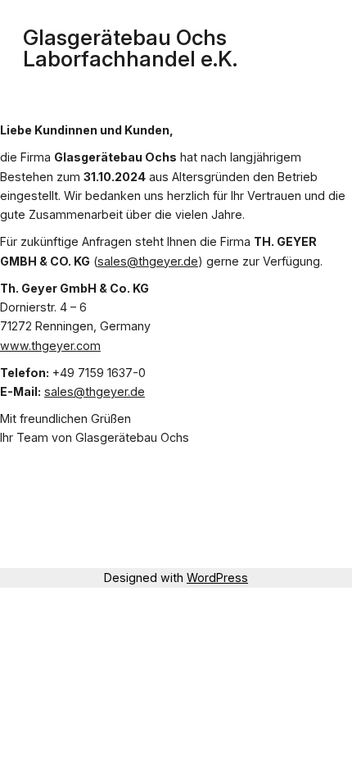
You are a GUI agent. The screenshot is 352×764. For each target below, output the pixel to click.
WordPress (217, 577)
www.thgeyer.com (50, 345)
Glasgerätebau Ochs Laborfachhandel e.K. (130, 48)
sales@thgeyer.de (147, 261)
